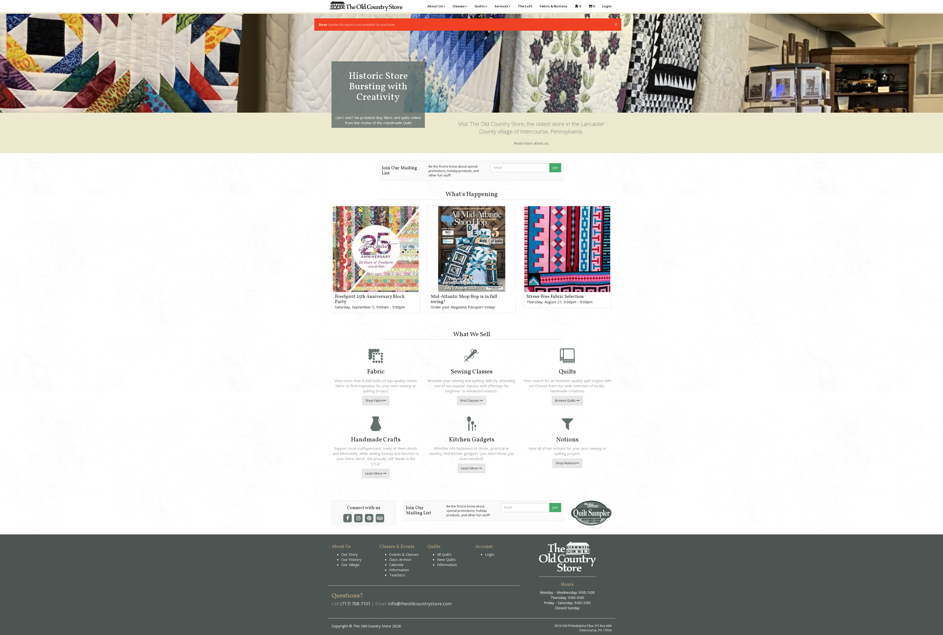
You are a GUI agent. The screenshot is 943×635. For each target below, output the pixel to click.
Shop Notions (566, 463)
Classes (459, 6)
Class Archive (400, 559)
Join (555, 167)
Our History (351, 559)
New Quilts (446, 559)
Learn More (374, 473)
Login (606, 6)
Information (399, 569)
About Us (435, 6)
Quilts (479, 6)
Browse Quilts (565, 400)
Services (501, 6)
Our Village (350, 564)
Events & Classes (404, 554)
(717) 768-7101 (355, 604)
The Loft (525, 6)
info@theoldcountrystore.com (420, 604)
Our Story (349, 554)
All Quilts (444, 554)
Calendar (396, 564)
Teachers (397, 574)
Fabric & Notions (553, 6)
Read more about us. (531, 143)
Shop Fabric (374, 400)
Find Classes (470, 400)
